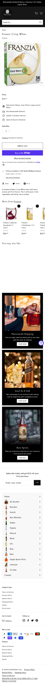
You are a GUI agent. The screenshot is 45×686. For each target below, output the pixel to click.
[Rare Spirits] (22, 427)
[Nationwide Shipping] (22, 313)
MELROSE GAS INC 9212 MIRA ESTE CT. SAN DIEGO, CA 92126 (20, 680)
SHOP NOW (22, 344)
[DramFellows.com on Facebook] (28, 620)
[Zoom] (41, 83)
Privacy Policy (7, 595)
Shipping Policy (7, 602)
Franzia (4, 38)
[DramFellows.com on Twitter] (32, 620)
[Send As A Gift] (22, 370)
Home (4, 30)
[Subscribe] (37, 482)
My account (6, 608)
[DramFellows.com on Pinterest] (37, 620)
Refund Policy (7, 598)
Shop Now (22, 457)
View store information (13, 177)
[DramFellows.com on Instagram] (24, 620)
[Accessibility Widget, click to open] (41, 343)
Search (4, 605)
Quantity (5, 126)
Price (4, 95)
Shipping (5, 138)
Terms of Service (8, 592)
